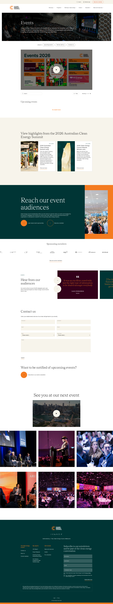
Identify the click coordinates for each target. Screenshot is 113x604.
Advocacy (51, 7)
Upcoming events (48, 44)
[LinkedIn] (54, 534)
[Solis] (48, 252)
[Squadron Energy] (61, 252)
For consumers (48, 554)
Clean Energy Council (56, 600)
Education (87, 7)
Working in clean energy (70, 7)
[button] (57, 280)
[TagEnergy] (101, 252)
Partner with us (60, 44)
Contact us (71, 44)
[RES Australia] (35, 252)
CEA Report (35, 549)
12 (90, 93)
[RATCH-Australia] (22, 252)
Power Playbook (36, 552)
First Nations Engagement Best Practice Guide (36, 560)
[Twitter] (56, 534)
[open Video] (56, 69)
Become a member (98, 2)
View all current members (55, 260)
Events (80, 7)
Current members (24, 556)
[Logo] (56, 528)
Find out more (43, 168)
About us (23, 553)
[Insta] (52, 534)
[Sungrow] (88, 252)
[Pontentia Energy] (8, 252)
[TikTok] (61, 534)
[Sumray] (74, 252)
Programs (59, 7)
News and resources (97, 7)
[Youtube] (59, 534)
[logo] (14, 7)
